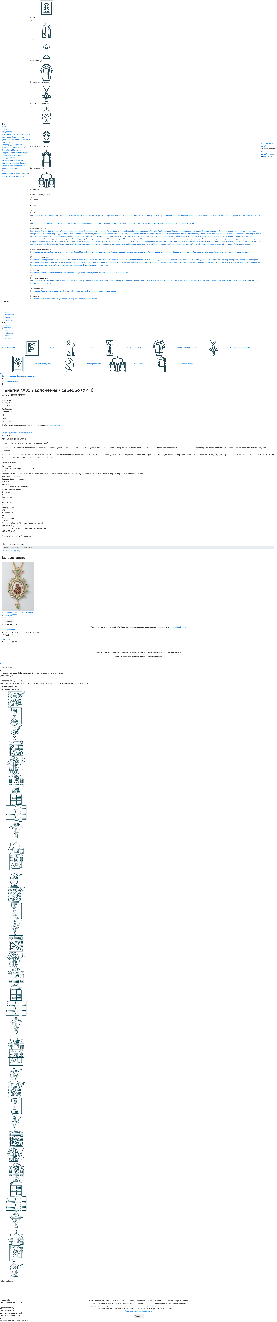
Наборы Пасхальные (236, 280)
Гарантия (28, 433)
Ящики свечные (94, 291)
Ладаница (81, 239)
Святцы (218, 215)
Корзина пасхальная (58, 273)
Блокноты (45, 280)
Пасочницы (42, 241)
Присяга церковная (218, 280)
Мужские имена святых (170, 215)
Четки (195, 244)
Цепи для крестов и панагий (140, 244)
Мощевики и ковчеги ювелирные (182, 262)
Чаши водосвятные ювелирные (69, 265)
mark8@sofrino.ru (179, 627)
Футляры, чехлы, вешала (203, 252)
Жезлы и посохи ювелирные (134, 260)
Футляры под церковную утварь (106, 244)
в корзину (7, 422)
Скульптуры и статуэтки (86, 273)
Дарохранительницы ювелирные (55, 260)
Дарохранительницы (192, 231)
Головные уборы (71, 252)
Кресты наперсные (142, 236)
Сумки (110, 273)
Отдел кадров (16, 153)
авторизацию (56, 425)
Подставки (71, 241)
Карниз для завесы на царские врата (68, 299)
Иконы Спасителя (63, 215)
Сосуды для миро (242, 241)
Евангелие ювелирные (79, 260)
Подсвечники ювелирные (226, 262)
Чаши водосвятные (161, 244)
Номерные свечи (109, 223)
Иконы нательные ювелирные (185, 260)
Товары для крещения (183, 252)
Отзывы (12, 176)
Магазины (267, 156)
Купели (68, 239)
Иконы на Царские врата (233, 215)
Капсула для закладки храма (174, 234)
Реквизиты (16, 140)
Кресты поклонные (226, 236)
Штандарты (203, 244)
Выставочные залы (10, 171)
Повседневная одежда (96, 252)
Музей (16, 168)
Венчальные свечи (68, 223)
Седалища (58, 291)
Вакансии (16, 173)
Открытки (178, 280)
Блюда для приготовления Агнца (98, 231)
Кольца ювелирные (223, 260)
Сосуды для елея (226, 241)
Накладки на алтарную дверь (188, 239)
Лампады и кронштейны (96, 239)
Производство (16, 166)
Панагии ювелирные (206, 262)
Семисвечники (212, 241)
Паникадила (224, 239)
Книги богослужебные (196, 234)
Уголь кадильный (67, 244)
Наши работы (7, 126)
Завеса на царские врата (128, 234)
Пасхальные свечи (125, 223)
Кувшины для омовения (54, 239)
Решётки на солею (178, 241)
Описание (6, 433)
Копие (258, 234)
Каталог (7, 301)
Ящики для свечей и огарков (221, 244)
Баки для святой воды (57, 231)
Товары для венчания (163, 252)
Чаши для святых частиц (181, 244)
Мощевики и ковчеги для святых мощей (158, 239)
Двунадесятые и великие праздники (122, 215)
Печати (50, 241)
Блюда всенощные (75, 231)
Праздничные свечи (142, 223)
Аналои (44, 231)
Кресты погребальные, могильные (203, 236)
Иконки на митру (147, 234)
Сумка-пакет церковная (40, 283)
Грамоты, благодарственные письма (84, 280)
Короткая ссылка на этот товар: (17, 544)
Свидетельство (252, 280)
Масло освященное (131, 239)
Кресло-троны (47, 291)
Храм (10, 168)
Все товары (35, 215)
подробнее (7, 621)
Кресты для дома (81, 236)
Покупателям (8, 132)
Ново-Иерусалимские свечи (89, 223)
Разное (151, 252)
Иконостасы (46, 299)
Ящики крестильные (243, 244)
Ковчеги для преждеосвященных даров (238, 234)
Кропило (238, 236)
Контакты (6, 142)
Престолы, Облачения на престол (115, 241)
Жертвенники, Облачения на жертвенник (99, 234)
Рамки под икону (162, 241)
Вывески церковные (141, 231)
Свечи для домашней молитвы (164, 223)
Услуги (4, 129)
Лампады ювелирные (158, 262)
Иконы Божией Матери (81, 215)
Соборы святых (208, 215)
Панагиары (214, 239)
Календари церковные (118, 280)
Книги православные (137, 280)
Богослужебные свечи (50, 223)
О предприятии (8, 158)
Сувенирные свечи (186, 223)
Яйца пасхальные (120, 273)
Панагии (205, 239)
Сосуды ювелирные (252, 262)
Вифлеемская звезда (59, 280)
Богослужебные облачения (52, 252)
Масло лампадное (115, 239)
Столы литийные (79, 291)
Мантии (82, 252)
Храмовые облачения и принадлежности (231, 252)
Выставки (25, 140)
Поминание (205, 280)
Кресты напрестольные (161, 236)
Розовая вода (199, 241)
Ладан (74, 239)
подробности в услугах (11, 689)
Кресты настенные (179, 236)
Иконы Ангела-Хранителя (149, 215)
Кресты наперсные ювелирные (245, 260)
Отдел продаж (8, 145)
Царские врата (90, 299)
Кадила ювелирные (206, 260)
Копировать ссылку (11, 551)
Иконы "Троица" (48, 215)
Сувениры (102, 273)
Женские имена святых (191, 215)
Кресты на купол (96, 236)
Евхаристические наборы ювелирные (105, 260)
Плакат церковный (191, 280)
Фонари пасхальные (83, 244)
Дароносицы (177, 231)
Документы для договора (13, 134)
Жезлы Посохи (75, 234)
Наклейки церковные (164, 280)
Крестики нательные (39, 236)
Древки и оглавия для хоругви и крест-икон (238, 231)
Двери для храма (108, 291)
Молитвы (151, 280)
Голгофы (154, 231)
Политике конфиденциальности (138, 1311)
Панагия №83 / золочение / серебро (17, 613)
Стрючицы (42, 244)
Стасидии (67, 291)
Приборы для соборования (142, 241)
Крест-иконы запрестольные (61, 236)
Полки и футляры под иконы (88, 241)
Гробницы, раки (165, 231)
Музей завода (17, 155)
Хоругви (124, 244)
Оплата (13, 433)
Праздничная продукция (137, 252)
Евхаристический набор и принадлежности (49, 234)
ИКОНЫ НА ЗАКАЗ (252, 215)
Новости (16, 163)
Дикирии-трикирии (210, 231)
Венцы (129, 231)
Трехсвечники (53, 244)
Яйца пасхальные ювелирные (95, 265)
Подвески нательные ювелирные (102, 262)
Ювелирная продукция (26, 376)
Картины (45, 273)
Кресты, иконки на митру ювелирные (133, 262)
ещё (1, 373)
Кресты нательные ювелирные (74, 262)
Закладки (104, 280)
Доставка (20, 433)
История (6, 166)
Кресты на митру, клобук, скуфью (119, 236)
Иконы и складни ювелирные (159, 260)
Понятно (138, 1316)
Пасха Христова (98, 215)
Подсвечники (60, 241)
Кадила (158, 234)
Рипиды (189, 241)
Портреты (71, 273)
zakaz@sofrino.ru (268, 154)
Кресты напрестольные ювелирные (45, 262)
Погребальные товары (116, 252)
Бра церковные (119, 231)
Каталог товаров (9, 376)
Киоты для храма (213, 234)
